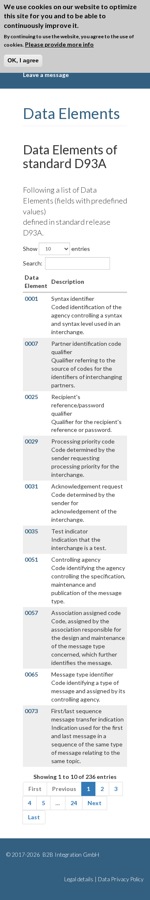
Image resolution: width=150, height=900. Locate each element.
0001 (31, 298)
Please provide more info (59, 44)
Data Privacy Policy (121, 879)
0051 (31, 559)
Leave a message (46, 74)
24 (73, 802)
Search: (32, 262)
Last (34, 817)
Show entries (56, 248)
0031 (31, 486)
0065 (31, 674)
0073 (31, 710)
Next (95, 802)
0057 (31, 612)
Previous (64, 788)
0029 (31, 441)
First (35, 788)
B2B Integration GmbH (70, 854)
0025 (31, 396)
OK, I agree (23, 60)
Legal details (78, 879)
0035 (31, 531)
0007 (31, 343)
